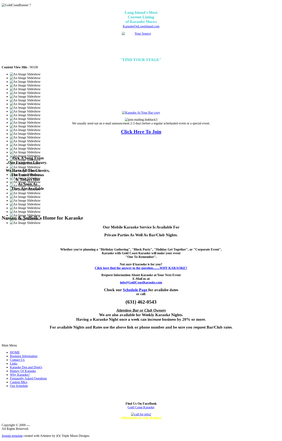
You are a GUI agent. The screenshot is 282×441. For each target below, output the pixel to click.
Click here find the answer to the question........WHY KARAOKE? (141, 268)
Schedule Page (135, 290)
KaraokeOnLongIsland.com (141, 26)
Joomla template (12, 435)
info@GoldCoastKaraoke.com (141, 282)
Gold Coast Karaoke (141, 407)
